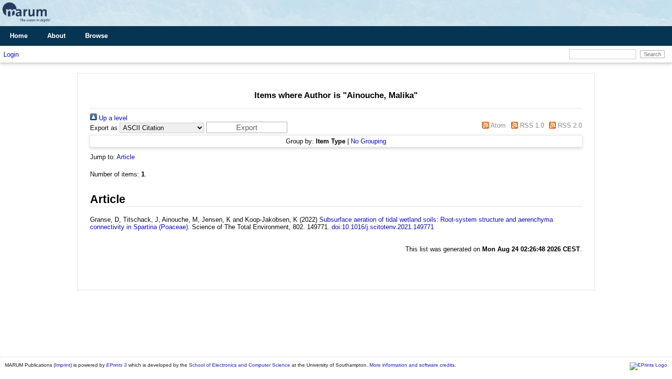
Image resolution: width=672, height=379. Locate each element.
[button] (246, 127)
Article (126, 157)
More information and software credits (412, 365)
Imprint (62, 365)
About (56, 35)
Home (19, 35)
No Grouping (368, 141)
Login (11, 54)
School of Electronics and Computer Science (239, 365)
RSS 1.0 (531, 125)
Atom (497, 125)
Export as (104, 128)
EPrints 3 (116, 365)
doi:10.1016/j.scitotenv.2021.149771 (383, 227)
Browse (96, 35)
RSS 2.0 (569, 125)
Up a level (112, 118)
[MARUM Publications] (26, 22)
